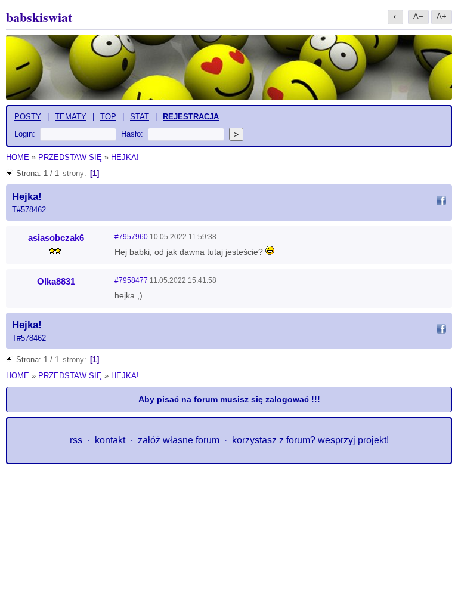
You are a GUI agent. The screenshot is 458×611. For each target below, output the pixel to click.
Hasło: (132, 133)
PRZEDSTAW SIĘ (70, 157)
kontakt (110, 440)
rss (76, 440)
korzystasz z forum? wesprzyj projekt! (310, 440)
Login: (24, 133)
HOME (17, 157)
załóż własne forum (178, 440)
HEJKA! (125, 157)
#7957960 (131, 237)
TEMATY (70, 116)
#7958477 (131, 280)
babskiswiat (39, 17)
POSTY (27, 116)
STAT (139, 116)
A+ (442, 16)
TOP (108, 116)
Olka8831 (56, 281)
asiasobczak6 (56, 238)
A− (418, 16)
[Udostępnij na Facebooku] (441, 202)
